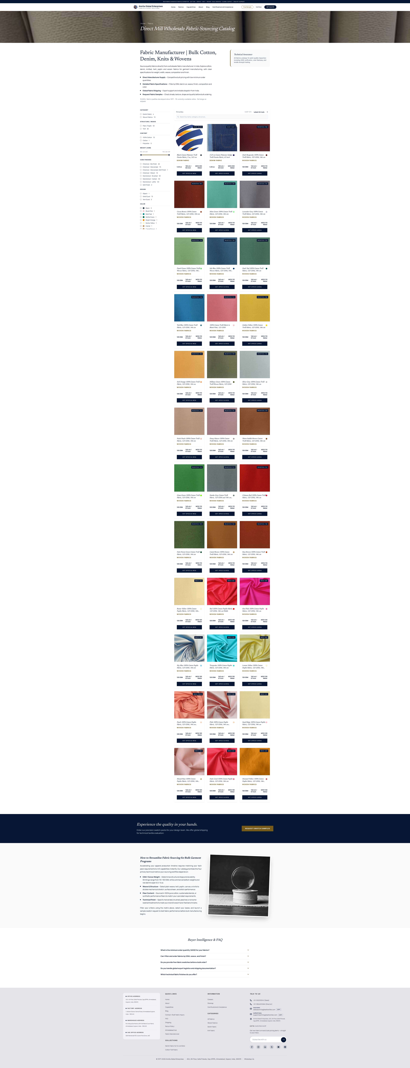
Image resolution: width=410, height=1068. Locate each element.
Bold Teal (150, 214)
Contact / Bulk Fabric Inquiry (174, 1015)
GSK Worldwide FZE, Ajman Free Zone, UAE (138, 1036)
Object (146, 193)
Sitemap (210, 1003)
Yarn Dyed (147, 199)
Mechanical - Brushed (152, 176)
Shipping (168, 1022)
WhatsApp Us (249, 1059)
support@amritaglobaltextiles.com (265, 1015)
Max (166, 151)
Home (173, 7)
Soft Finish (147, 185)
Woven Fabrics (149, 117)
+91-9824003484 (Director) (262, 1004)
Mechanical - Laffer (151, 182)
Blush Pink (150, 211)
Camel (149, 226)
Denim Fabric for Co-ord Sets (175, 1046)
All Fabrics (211, 1019)
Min (143, 151)
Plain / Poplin (149, 126)
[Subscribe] (283, 1039)
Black (149, 208)
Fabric (150, 23)
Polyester (147, 143)
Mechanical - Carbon (151, 179)
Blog (208, 7)
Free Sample (247, 7)
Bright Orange (151, 220)
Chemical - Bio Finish (151, 164)
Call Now (259, 7)
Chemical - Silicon (150, 173)
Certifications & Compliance (222, 7)
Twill (146, 129)
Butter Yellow (151, 223)
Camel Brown (151, 229)
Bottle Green (151, 217)
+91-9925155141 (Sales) (261, 1000)
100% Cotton (149, 137)
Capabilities (191, 7)
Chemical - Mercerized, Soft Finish (155, 170)
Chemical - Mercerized (152, 167)
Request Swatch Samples (257, 828)
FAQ (166, 1019)
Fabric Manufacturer (172, 1034)
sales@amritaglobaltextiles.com (264, 1010)
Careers (210, 999)
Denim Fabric (148, 114)
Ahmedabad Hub (171, 1030)
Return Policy (169, 1026)
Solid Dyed (148, 196)
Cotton (146, 140)
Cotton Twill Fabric (171, 1050)
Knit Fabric (211, 1031)
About (201, 7)
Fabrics (181, 7)
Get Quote (270, 7)
